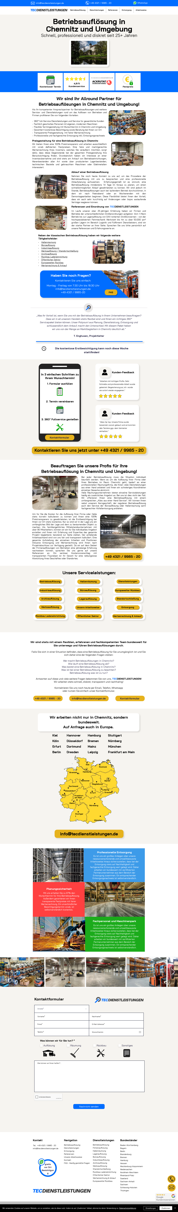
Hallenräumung (48, 242)
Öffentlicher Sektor (51, 259)
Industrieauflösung (50, 248)
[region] (171, 1179)
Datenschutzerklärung (127, 1208)
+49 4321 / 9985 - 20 (46, 1145)
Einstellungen (151, 1208)
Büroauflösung (48, 245)
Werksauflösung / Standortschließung (59, 251)
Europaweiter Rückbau (52, 262)
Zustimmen (166, 1208)
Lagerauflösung (100, 1154)
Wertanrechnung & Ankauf (54, 265)
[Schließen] (175, 1208)
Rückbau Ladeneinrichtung (54, 256)
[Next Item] (173, 972)
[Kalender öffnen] (140, 1032)
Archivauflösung (49, 253)
